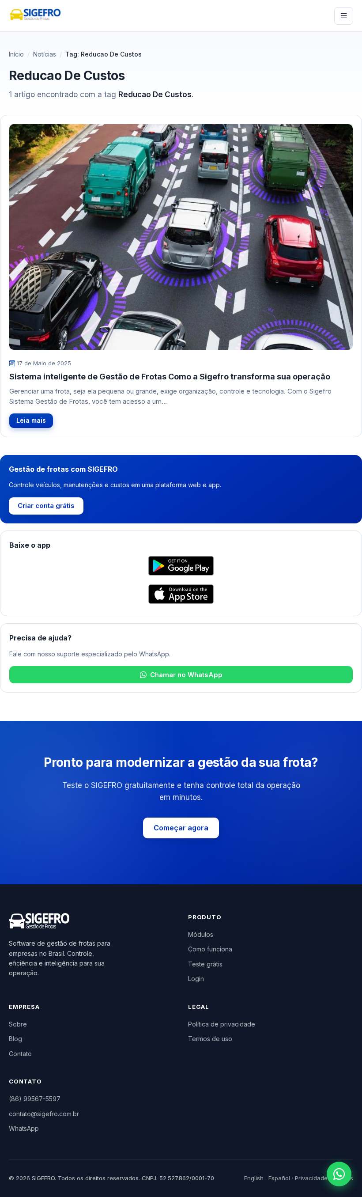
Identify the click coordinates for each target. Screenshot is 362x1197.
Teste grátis (205, 964)
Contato (20, 1053)
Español (279, 1178)
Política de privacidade (221, 1024)
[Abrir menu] (343, 15)
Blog (15, 1038)
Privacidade (311, 1178)
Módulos (200, 934)
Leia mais (31, 420)
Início (16, 54)
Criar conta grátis (46, 505)
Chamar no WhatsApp (186, 674)
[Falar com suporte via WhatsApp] (339, 1174)
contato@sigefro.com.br (44, 1113)
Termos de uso (210, 1038)
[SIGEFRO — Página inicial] (35, 16)
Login (196, 978)
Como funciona (210, 949)
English (254, 1178)
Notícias (44, 54)
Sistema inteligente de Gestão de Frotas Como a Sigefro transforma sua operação (169, 376)
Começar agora (181, 827)
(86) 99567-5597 (34, 1098)
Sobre (18, 1024)
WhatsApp (24, 1128)
